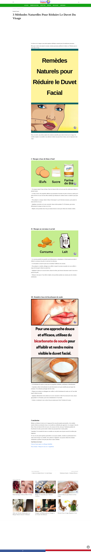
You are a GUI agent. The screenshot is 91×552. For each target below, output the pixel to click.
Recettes (42, 5)
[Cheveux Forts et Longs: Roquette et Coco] (68, 505)
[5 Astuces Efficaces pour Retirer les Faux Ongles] (68, 487)
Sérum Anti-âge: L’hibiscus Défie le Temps (22, 494)
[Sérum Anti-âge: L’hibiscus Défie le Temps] (23, 487)
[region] (45, 30)
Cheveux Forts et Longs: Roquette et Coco (67, 513)
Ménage (49, 5)
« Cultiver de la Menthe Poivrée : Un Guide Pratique (41, 473)
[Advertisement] (54, 149)
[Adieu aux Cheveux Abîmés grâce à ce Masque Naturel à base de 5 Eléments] (23, 505)
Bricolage (55, 5)
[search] (78, 2)
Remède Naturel (34, 5)
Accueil (26, 5)
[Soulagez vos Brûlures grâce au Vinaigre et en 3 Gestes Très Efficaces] (45, 505)
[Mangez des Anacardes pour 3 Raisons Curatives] (45, 487)
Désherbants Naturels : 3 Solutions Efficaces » (69, 473)
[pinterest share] (68, 550)
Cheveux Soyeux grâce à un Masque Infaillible (41, 444)
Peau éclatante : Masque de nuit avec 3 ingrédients (42, 446)
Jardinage (62, 5)
